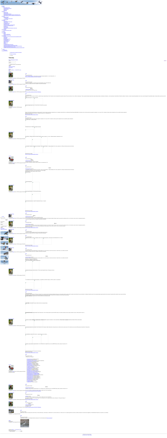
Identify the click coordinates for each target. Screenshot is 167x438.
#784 (26, 93)
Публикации (6, 43)
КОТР (5, 33)
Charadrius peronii (34, 372)
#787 (26, 165)
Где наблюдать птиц (7, 40)
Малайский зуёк (29, 372)
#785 (26, 116)
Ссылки (3, 49)
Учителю (5, 28)
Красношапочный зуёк (30, 371)
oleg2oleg (10, 72)
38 (16, 429)
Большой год (6, 26)
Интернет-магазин (5, 50)
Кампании (3, 20)
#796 (26, 384)
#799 (21, 410)
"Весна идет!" (6, 22)
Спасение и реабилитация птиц (8, 44)
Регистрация (2, 228)
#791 (26, 235)
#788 (26, 213)
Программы (4, 32)
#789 (26, 220)
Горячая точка (6, 12)
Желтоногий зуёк (29, 364)
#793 (26, 253)
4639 (13, 162)
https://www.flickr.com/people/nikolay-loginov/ (31, 114)
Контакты (5, 10)
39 (17, 429)
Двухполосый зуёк (30, 375)
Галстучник (29, 359)
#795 (26, 354)
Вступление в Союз (7, 7)
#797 (26, 392)
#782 (26, 80)
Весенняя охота (6, 39)
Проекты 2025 (6, 17)
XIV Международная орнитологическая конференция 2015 (12, 36)
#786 (26, 157)
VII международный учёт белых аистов (10, 46)
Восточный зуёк (29, 379)
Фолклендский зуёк (30, 376)
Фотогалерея (4, 29)
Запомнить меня (4, 226)
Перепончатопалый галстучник (32, 360)
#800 (21, 415)
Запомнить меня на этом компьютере (15, 64)
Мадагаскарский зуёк (30, 365)
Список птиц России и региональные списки (10, 45)
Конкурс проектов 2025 (9, 18)
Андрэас (10, 364)
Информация (4, 35)
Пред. (13, 429)
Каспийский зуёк (29, 378)
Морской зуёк (29, 369)
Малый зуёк (29, 362)
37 (15, 429)
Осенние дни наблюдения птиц (8, 25)
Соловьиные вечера (7, 23)
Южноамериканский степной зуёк (32, 374)
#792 (26, 248)
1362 (13, 78)
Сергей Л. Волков (28, 89)
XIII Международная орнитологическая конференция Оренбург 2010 (14, 47)
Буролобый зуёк (29, 368)
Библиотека (5, 37)
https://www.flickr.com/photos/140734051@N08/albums (33, 76)
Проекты (3, 16)
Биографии (5, 38)
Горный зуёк (29, 381)
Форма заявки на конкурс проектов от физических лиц (12, 14)
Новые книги (6, 42)
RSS (9, 70)
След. (20, 429)
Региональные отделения (7, 8)
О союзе (3, 6)
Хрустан (28, 380)
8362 (13, 84)
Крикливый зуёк (29, 363)
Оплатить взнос (6, 9)
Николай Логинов (11, 100)
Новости (3, 11)
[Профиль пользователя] (11, 76)
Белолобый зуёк (29, 370)
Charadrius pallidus (36, 373)
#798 (26, 401)
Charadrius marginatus (35, 370)
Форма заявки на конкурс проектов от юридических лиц (12, 15)
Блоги (3, 216)
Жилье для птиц (6, 41)
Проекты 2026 (6, 19)
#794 (26, 291)
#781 (26, 73)
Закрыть (165, 60)
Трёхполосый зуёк (30, 367)
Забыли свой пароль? (4, 229)
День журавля (6, 27)
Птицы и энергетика (7, 34)
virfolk (9, 420)
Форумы (3, 31)
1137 (13, 107)
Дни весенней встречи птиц (8, 21)
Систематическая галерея (7, 30)
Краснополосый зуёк (30, 373)
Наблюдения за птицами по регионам (16, 52)
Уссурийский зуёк (29, 361)
